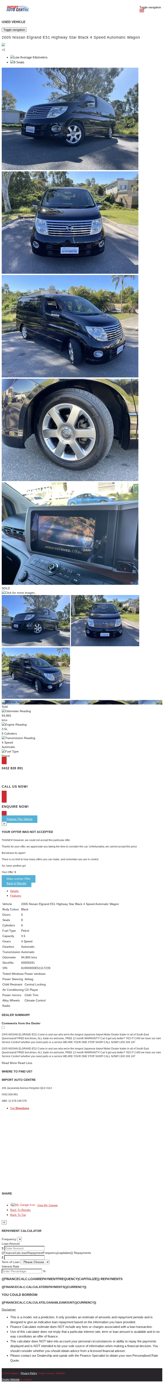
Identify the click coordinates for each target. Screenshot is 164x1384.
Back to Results (16, 883)
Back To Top (18, 1215)
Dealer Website (11, 1379)
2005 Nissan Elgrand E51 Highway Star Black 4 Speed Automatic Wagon (71, 37)
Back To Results (20, 1210)
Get (19, 1108)
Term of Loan (11, 1262)
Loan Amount (11, 1243)
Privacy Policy (29, 1373)
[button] (82, 1309)
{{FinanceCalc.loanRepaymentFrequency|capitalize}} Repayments (46, 1252)
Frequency (9, 1239)
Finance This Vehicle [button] (19, 819)
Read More (9, 1063)
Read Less (25, 1063)
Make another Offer (19, 878)
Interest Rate (10, 1266)
